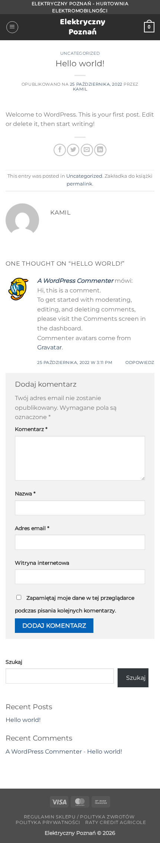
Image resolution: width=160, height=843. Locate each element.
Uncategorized (80, 53)
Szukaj (14, 662)
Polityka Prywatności (48, 822)
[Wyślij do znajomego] (87, 150)
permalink (79, 184)
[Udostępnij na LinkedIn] (100, 150)
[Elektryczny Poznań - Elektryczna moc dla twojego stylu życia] (80, 27)
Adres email (32, 528)
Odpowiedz (139, 362)
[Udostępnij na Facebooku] (60, 150)
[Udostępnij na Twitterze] (73, 150)
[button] (12, 27)
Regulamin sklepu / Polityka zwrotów (79, 817)
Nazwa (25, 493)
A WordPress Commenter (75, 280)
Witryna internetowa (42, 563)
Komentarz (31, 429)
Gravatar (49, 347)
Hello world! (23, 719)
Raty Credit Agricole (115, 822)
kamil (80, 89)
